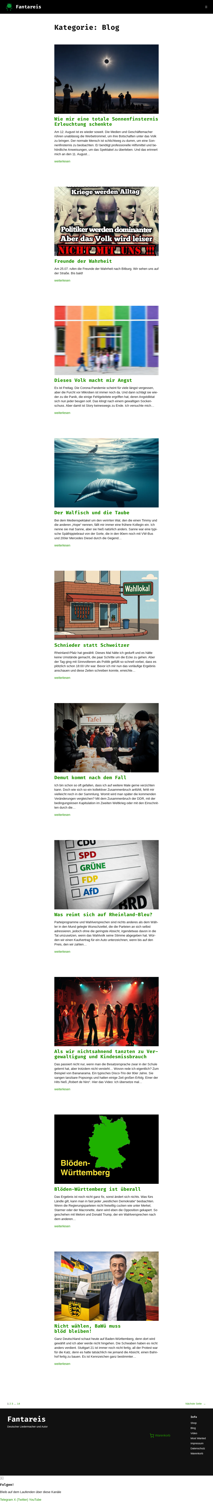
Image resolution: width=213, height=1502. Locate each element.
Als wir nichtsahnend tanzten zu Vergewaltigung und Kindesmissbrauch (106, 1054)
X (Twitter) (21, 1499)
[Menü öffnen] (206, 7)
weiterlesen (62, 161)
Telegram (6, 1499)
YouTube (35, 1499)
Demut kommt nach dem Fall (90, 777)
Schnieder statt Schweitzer (91, 645)
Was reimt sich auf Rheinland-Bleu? (103, 914)
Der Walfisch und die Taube (91, 512)
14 (18, 1403)
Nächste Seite (195, 1403)
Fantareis (28, 7)
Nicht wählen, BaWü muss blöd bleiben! (87, 1329)
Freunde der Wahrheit (83, 261)
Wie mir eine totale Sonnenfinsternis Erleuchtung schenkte (106, 122)
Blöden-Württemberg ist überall (97, 1189)
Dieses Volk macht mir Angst (93, 380)
